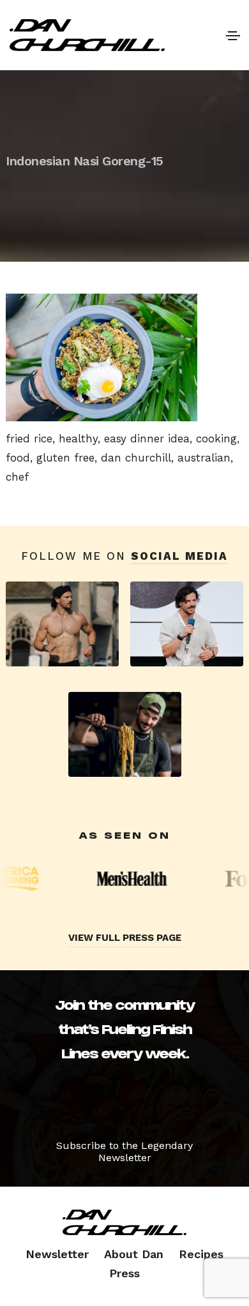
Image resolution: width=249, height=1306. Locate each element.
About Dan (133, 1254)
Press (124, 1273)
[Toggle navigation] (232, 35)
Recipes (201, 1254)
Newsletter (57, 1254)
